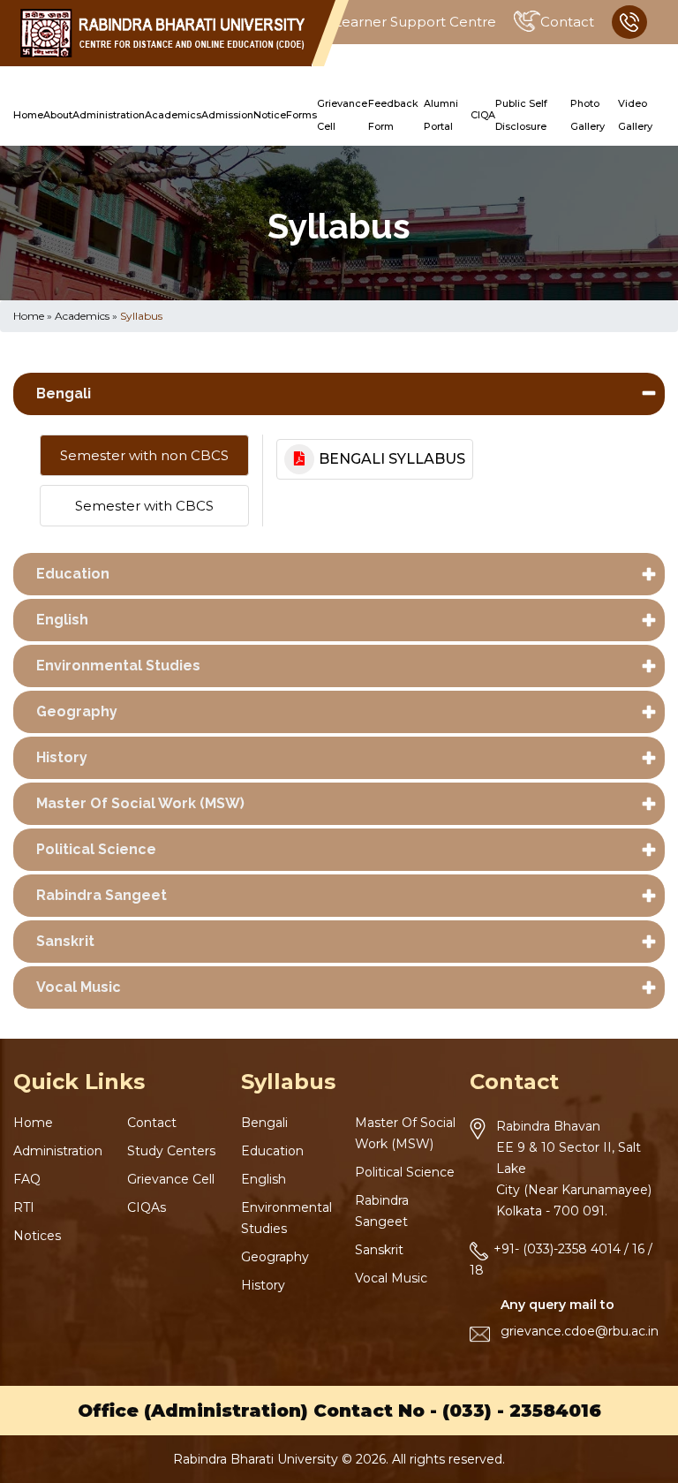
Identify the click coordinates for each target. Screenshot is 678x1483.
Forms (301, 115)
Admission (227, 115)
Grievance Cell (342, 114)
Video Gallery (635, 114)
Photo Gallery (587, 114)
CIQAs (146, 1207)
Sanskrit (65, 941)
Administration (108, 115)
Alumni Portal (441, 114)
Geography (76, 711)
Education (72, 573)
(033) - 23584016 (521, 1410)
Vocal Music (78, 987)
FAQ (27, 1179)
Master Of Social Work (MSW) (140, 803)
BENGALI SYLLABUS (392, 458)
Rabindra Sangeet (101, 895)
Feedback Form (393, 114)
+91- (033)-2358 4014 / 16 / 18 (561, 1259)
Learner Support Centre (415, 21)
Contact (567, 21)
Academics (173, 115)
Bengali (63, 393)
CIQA (483, 115)
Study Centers (171, 1151)
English (62, 619)
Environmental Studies (118, 665)
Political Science (96, 849)
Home (28, 115)
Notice (269, 115)
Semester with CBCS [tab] (144, 505)
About (57, 115)
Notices (37, 1236)
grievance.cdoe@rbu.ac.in (580, 1331)
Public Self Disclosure (521, 114)
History (61, 757)
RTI (23, 1207)
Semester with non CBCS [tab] (144, 455)
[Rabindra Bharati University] (162, 33)
